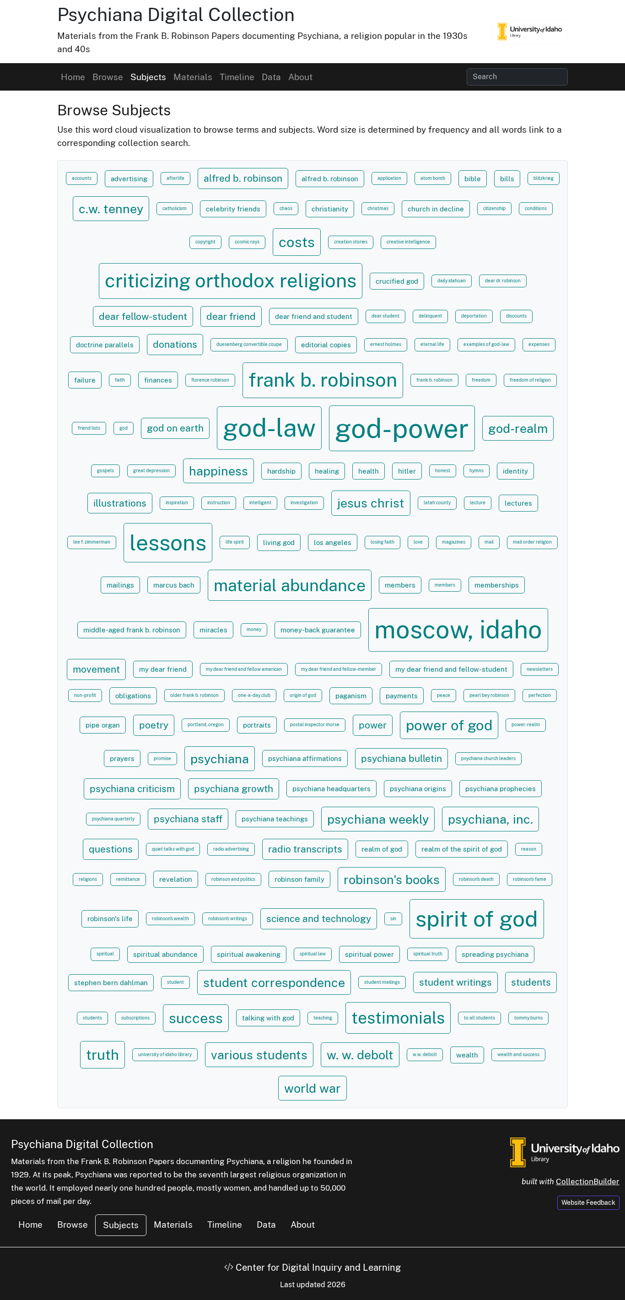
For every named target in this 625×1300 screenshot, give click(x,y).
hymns (476, 470)
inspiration (177, 502)
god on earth (175, 428)
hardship (281, 471)
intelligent (260, 502)
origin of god (303, 695)
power (373, 725)
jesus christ (370, 503)
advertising (129, 178)
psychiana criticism (132, 788)
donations (175, 344)
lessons (167, 542)
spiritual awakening (248, 954)
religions (88, 879)
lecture (477, 502)
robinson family (299, 879)
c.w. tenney (111, 208)
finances (158, 380)
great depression (151, 470)
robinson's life (110, 918)
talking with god (268, 1018)
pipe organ (103, 725)
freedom (481, 380)
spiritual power (369, 954)
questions (111, 849)
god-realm (518, 428)
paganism (350, 695)
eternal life (432, 344)
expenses (539, 344)
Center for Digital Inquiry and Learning (317, 1267)
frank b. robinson (322, 379)
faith (120, 380)
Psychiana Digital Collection (176, 14)
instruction (218, 502)
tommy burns (528, 1017)
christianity (330, 209)
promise (162, 758)
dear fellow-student (143, 316)
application (389, 178)
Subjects (148, 77)
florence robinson (210, 380)
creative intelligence (408, 241)
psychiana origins (418, 788)
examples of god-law (486, 344)
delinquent (430, 315)
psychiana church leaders (488, 758)
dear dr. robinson (503, 280)
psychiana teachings (275, 819)
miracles (213, 630)
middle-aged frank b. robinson (131, 630)
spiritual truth (427, 953)
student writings (455, 982)
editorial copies (326, 344)
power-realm (526, 724)
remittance (128, 879)
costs (297, 242)
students (531, 982)
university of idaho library (165, 1054)
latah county (437, 502)
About (300, 77)
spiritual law (313, 953)
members (400, 585)
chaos (286, 208)
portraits (257, 725)
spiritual (105, 953)
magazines (453, 542)
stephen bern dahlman (111, 982)
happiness (218, 471)
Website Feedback (588, 1202)
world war (312, 1088)
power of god (449, 725)
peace (443, 695)
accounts (82, 178)
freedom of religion (530, 380)
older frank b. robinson (194, 695)
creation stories (350, 241)
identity (515, 471)
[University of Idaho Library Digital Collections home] (565, 1152)
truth (102, 1054)
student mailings (382, 982)
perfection (539, 695)
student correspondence (274, 982)
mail (489, 542)
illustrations (119, 503)
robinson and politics (233, 879)
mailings (120, 585)
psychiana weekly (378, 819)
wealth (467, 1055)
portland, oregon (206, 724)
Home (73, 77)
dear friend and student (313, 316)
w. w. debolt (360, 1054)
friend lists (89, 428)
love (418, 542)
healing (327, 471)
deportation (474, 315)
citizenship (494, 208)
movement (96, 669)
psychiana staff (188, 819)
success (196, 1018)
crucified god (397, 281)
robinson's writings (227, 918)
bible (472, 178)
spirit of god (476, 919)
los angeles (332, 542)
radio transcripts (305, 849)
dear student (385, 315)
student (175, 982)
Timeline (237, 77)
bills (507, 178)
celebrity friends (233, 209)
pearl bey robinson (489, 695)
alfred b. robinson (243, 178)
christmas (377, 208)
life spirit (235, 542)
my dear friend (163, 669)
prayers (122, 758)
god (123, 428)
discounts (516, 315)
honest (442, 470)
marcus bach (173, 585)
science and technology (318, 918)
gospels (105, 470)
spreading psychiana (495, 954)
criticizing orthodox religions (230, 280)
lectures (518, 503)
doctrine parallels (105, 344)
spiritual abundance (165, 954)
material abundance (290, 585)
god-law (269, 427)
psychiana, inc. (490, 819)
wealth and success (518, 1054)
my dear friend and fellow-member (338, 669)
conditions (536, 208)
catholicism (174, 208)
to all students (479, 1017)
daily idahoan (451, 280)
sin (393, 918)
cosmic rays (247, 241)
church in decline (436, 209)
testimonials (398, 1017)
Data (271, 77)
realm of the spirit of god (461, 849)
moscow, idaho (458, 629)
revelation (175, 879)
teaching (322, 1017)
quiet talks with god (173, 849)
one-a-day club (254, 695)
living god (279, 542)
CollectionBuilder (588, 1181)
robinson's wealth (170, 918)
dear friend (231, 316)
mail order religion (532, 542)
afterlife (175, 178)
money (254, 629)
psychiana (219, 758)
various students (259, 1054)
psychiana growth (233, 788)
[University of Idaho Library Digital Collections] (530, 31)
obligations (133, 695)
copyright (205, 241)
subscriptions (135, 1017)
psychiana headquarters (331, 788)
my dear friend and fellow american (244, 669)
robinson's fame (529, 879)
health (368, 471)
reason (528, 849)
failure (85, 380)
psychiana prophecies (500, 788)
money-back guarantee (317, 630)
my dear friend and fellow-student (451, 669)
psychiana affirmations (305, 758)
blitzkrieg (543, 178)
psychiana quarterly (113, 818)
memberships (496, 585)
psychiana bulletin (401, 758)
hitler (407, 471)
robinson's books (392, 879)
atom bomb (432, 178)
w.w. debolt (425, 1054)
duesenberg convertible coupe (249, 344)
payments (402, 695)
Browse (107, 77)
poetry (153, 725)
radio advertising (231, 849)
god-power (402, 428)
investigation (304, 502)
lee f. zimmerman (91, 542)
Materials (192, 77)
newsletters (540, 669)
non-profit (85, 695)
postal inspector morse (314, 724)
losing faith (382, 542)
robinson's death (476, 879)
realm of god (381, 849)
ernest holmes (385, 344)
